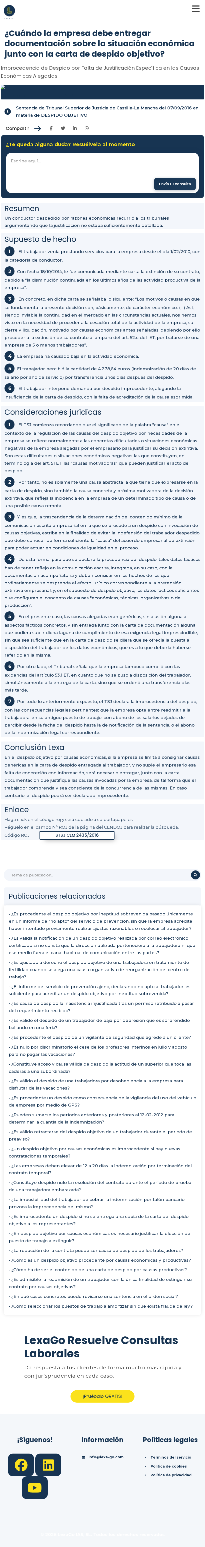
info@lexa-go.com (106, 1457)
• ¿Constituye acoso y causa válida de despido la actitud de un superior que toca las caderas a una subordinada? (100, 1068)
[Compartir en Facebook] (51, 128)
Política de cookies (168, 1466)
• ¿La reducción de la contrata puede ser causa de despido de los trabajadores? (96, 1250)
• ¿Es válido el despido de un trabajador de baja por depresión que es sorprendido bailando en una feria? (99, 1024)
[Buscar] (195, 874)
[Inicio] (9, 11)
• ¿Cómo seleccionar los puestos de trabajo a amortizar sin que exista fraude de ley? (101, 1306)
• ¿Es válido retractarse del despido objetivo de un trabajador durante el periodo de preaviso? (100, 1135)
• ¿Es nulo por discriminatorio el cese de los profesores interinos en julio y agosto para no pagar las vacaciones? (98, 1051)
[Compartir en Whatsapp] (87, 128)
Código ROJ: (17, 835)
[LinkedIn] (48, 1464)
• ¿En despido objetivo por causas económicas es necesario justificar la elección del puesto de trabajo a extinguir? (100, 1237)
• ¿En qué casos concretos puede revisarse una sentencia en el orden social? (93, 1296)
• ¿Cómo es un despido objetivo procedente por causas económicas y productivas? (100, 1260)
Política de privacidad (171, 1475)
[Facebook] (21, 1464)
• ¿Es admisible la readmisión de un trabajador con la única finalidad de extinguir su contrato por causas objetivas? (100, 1283)
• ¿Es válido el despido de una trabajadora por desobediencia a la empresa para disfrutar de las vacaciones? (96, 1084)
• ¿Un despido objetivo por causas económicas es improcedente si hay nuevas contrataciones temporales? (94, 1152)
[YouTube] (35, 1487)
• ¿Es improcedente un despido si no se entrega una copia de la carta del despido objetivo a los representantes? (98, 1220)
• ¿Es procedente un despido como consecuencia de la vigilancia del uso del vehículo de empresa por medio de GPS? (102, 1101)
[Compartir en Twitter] (63, 128)
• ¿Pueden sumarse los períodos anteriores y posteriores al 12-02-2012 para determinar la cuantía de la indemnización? (91, 1118)
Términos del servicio (170, 1457)
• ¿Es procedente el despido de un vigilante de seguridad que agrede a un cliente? (100, 1037)
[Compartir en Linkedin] (75, 128)
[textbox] (102, 172)
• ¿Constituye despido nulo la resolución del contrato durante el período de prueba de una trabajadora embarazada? (100, 1186)
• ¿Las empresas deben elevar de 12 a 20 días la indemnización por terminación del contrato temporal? (100, 1169)
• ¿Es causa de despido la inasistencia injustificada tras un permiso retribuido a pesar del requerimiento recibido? (101, 1007)
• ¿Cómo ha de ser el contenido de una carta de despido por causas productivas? (98, 1269)
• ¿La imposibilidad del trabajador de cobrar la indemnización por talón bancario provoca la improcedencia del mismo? (96, 1203)
